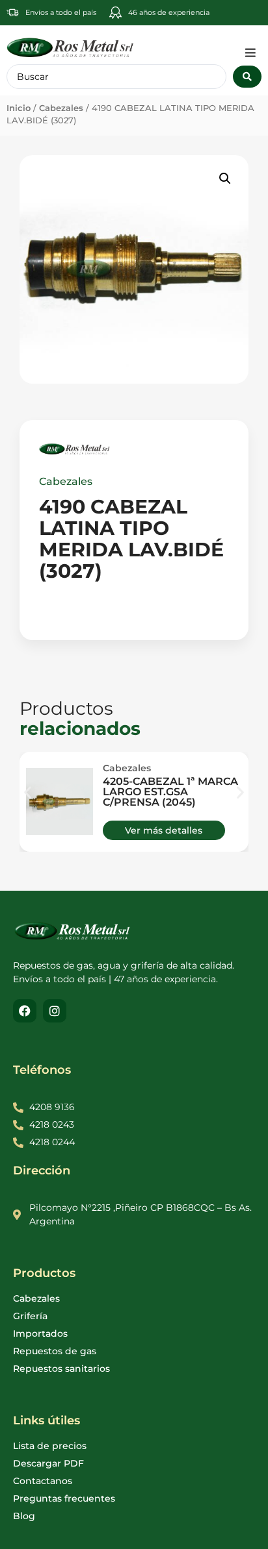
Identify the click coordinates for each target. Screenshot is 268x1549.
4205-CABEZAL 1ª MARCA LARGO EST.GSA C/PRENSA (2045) (170, 791)
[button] (250, 53)
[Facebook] (24, 1010)
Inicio (19, 108)
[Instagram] (54, 1010)
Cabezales (61, 108)
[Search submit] (247, 77)
